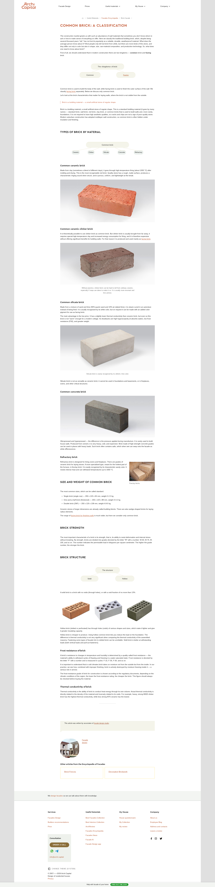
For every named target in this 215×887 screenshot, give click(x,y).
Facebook (151, 838)
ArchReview (90, 827)
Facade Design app (93, 844)
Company (164, 6)
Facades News (91, 835)
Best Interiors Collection (95, 822)
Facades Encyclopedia (94, 831)
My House (139, 6)
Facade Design (65, 6)
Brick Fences (70, 772)
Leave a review (156, 831)
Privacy (51, 879)
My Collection (124, 822)
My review (123, 827)
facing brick (71, 91)
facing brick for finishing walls (82, 516)
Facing (126, 75)
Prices (87, 6)
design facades (57, 796)
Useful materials (111, 6)
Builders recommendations (58, 822)
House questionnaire (127, 818)
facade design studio (101, 723)
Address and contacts (158, 827)
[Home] (82, 18)
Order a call (59, 845)
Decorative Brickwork (118, 772)
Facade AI (90, 840)
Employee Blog (156, 822)
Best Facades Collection (95, 818)
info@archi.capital (57, 857)
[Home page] (29, 9)
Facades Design (54, 818)
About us (153, 818)
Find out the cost (119, 884)
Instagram (156, 838)
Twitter (161, 838)
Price (50, 827)
